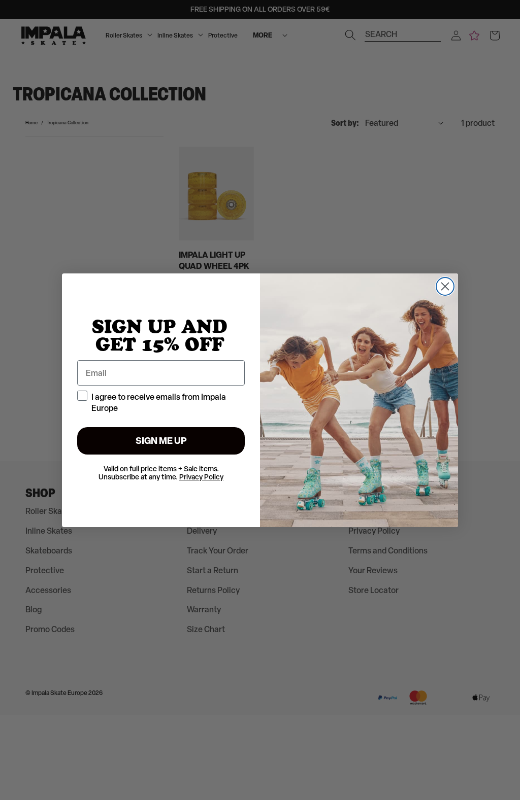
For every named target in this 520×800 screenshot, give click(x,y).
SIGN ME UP (161, 440)
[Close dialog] (445, 286)
